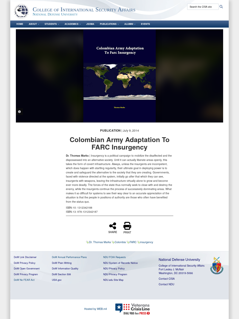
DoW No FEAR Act (24, 280)
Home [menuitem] (19, 24)
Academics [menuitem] (71, 24)
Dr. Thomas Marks (100, 242)
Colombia (120, 242)
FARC (133, 242)
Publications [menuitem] (108, 24)
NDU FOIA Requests (114, 257)
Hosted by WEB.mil (95, 309)
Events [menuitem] (145, 24)
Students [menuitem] (51, 24)
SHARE (112, 231)
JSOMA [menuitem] (90, 24)
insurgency (146, 242)
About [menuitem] (33, 24)
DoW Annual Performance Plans (69, 257)
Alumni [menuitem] (128, 24)
